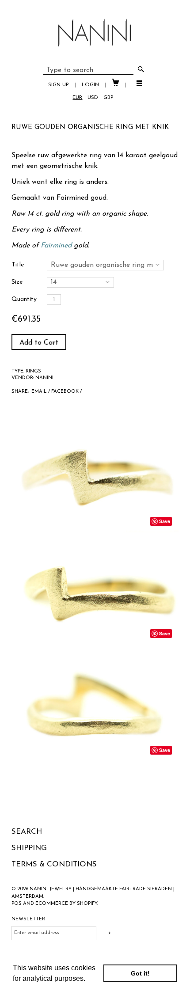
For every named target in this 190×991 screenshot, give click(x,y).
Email (39, 391)
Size (17, 282)
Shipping (29, 848)
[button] (88, 979)
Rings (33, 371)
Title (17, 265)
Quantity (24, 299)
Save (164, 521)
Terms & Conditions (54, 864)
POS (16, 903)
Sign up (58, 84)
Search (26, 831)
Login (90, 84)
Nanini (44, 378)
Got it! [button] (140, 973)
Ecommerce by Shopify (66, 903)
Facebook (65, 391)
